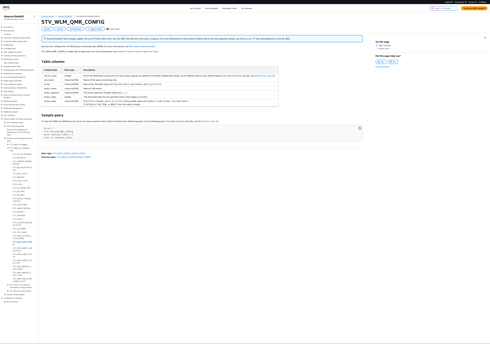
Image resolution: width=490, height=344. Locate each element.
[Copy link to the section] (39, 61)
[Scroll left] (188, 8)
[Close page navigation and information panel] (485, 38)
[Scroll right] (254, 8)
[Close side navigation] (34, 16)
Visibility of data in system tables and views (137, 51)
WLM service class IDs (265, 75)
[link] (88, 16)
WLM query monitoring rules (142, 46)
